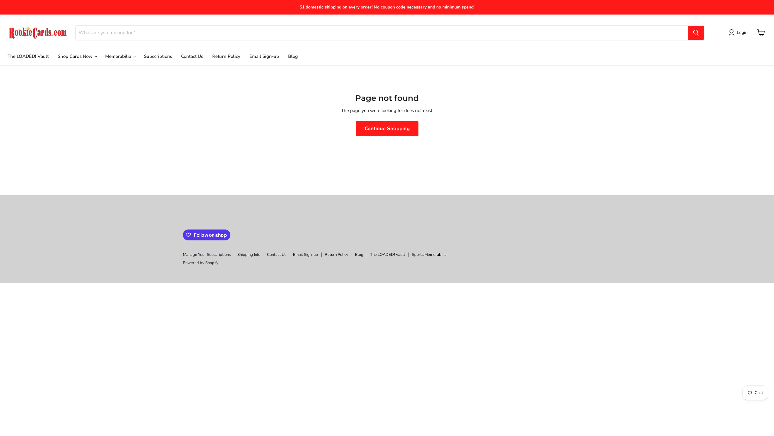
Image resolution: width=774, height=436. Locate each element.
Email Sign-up (264, 56)
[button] (739, 32)
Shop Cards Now (76, 56)
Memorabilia (118, 56)
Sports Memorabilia (429, 254)
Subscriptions (158, 56)
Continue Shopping (387, 128)
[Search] (696, 33)
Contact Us (192, 56)
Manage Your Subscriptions (207, 254)
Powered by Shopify (201, 263)
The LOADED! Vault (28, 56)
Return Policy (226, 56)
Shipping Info (248, 254)
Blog (293, 56)
